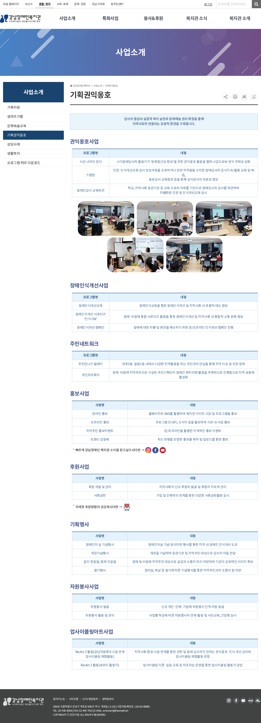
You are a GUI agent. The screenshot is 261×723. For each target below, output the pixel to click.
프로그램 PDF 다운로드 (23, 163)
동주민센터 (117, 4)
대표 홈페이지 (11, 4)
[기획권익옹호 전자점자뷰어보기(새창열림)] (244, 96)
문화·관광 (80, 4)
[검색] (256, 4)
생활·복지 (45, 4)
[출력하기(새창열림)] (235, 96)
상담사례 (13, 144)
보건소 (29, 4)
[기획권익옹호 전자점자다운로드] (254, 96)
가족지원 (13, 107)
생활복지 (13, 153)
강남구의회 (98, 4)
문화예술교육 (16, 126)
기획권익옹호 (16, 135)
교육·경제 (62, 4)
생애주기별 (15, 116)
